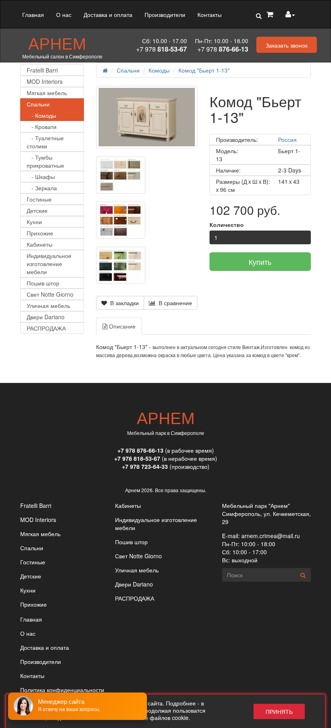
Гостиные (39, 199)
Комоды (159, 70)
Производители (165, 14)
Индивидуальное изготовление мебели (49, 264)
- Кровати (42, 127)
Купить (260, 261)
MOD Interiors (45, 81)
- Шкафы (41, 177)
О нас (63, 14)
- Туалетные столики (45, 142)
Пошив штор (43, 283)
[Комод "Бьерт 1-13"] (146, 117)
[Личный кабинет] (290, 14)
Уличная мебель (48, 306)
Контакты (209, 14)
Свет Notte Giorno (50, 294)
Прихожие (40, 233)
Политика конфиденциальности (62, 690)
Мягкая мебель (47, 93)
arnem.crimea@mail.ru (270, 536)
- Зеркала (42, 188)
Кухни (34, 222)
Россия (287, 139)
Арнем (57, 43)
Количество (226, 224)
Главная (33, 14)
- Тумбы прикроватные (45, 161)
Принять (279, 711)
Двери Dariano (46, 317)
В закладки (123, 303)
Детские (37, 210)
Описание (121, 326)
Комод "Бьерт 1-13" (204, 70)
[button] (258, 16)
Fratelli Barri (42, 70)
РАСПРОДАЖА (46, 328)
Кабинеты (39, 244)
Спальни (38, 104)
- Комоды (41, 115)
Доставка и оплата (108, 14)
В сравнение (173, 303)
